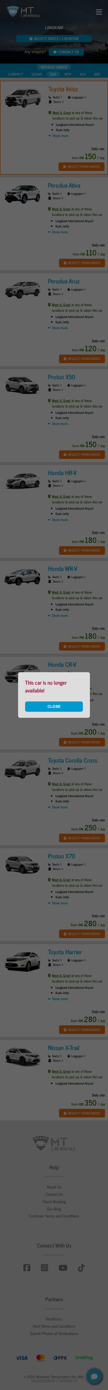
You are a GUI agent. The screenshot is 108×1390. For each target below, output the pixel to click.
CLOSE (54, 706)
